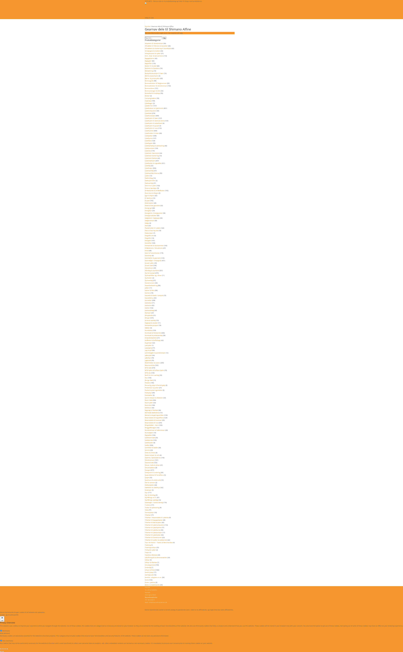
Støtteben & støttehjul (152, 488)
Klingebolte (149, 315)
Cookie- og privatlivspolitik (154, 605)
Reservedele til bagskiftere (154, 418)
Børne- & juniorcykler (152, 78)
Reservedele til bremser (153, 420)
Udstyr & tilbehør (151, 562)
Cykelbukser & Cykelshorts (154, 108)
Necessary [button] (3, 628)
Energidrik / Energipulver (153, 213)
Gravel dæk (149, 265)
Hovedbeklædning (151, 285)
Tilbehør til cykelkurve (152, 530)
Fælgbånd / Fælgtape (152, 218)
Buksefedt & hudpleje (152, 93)
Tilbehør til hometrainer (153, 537)
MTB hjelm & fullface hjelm (154, 370)
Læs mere (50, 612)
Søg (164, 38)
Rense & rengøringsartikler (154, 415)
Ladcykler (148, 345)
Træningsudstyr (150, 547)
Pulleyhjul (148, 393)
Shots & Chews (150, 453)
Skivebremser (149, 460)
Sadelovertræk (150, 438)
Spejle (147, 478)
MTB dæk (148, 368)
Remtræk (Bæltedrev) (152, 413)
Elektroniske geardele (152, 206)
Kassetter (148, 300)
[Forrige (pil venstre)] (1, 651)
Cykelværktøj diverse (152, 173)
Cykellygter (148, 143)
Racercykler (149, 403)
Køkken (147, 328)
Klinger (147, 318)
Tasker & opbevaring (152, 508)
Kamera (147, 293)
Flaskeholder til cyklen (152, 228)
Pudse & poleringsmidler (153, 390)
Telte (146, 510)
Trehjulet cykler (150, 550)
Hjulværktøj (149, 280)
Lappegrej (148, 348)
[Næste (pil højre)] (3, 651)
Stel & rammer (150, 483)
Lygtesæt (148, 360)
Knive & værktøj (150, 320)
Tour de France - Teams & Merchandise (159, 542)
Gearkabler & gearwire (153, 258)
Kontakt (147, 592)
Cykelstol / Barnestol (152, 153)
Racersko (148, 405)
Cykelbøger (149, 103)
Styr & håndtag (150, 495)
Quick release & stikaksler (154, 398)
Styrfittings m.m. (150, 497)
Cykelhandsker (150, 116)
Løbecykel (148, 355)
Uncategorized (150, 565)
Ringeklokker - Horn (152, 425)
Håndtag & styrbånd (152, 270)
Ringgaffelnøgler (150, 428)
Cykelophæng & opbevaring (154, 146)
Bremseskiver (149, 88)
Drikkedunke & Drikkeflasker (155, 191)
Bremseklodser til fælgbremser (156, 83)
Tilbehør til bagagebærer (153, 520)
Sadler (147, 445)
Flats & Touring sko (151, 231)
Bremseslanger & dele (152, 91)
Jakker (147, 288)
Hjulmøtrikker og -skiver (153, 275)
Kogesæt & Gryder (151, 323)
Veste (147, 580)
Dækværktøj (149, 183)
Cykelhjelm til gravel (152, 126)
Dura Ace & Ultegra (151, 193)
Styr (146, 493)
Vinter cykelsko (150, 582)
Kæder (147, 308)
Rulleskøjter (149, 433)
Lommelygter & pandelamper (155, 353)
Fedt (146, 226)
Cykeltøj (147, 166)
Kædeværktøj (149, 310)
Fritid (147, 251)
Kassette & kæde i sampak (154, 295)
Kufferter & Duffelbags (153, 340)
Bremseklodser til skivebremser (156, 86)
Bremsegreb (149, 81)
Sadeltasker (149, 443)
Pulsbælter (148, 395)
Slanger (147, 470)
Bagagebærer (149, 58)
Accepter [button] (76, 612)
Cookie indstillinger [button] (63, 612)
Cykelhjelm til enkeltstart (153, 123)
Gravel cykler (149, 263)
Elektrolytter (149, 203)
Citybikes (148, 101)
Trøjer (147, 552)
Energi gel (148, 208)
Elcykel (147, 201)
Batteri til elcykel (150, 66)
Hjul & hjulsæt (150, 273)
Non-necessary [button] (5, 638)
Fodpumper (149, 233)
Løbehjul (148, 358)
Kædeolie (148, 305)
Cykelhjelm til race (151, 128)
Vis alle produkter (157, 12)
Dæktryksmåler (150, 181)
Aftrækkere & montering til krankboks (158, 48)
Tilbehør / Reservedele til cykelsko (157, 518)
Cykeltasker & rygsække (153, 163)
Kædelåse (148, 303)
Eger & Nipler (149, 196)
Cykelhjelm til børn (151, 118)
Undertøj (148, 567)
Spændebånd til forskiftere (154, 475)
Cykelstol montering (152, 156)
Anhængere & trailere (152, 51)
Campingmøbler (150, 98)
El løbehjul (148, 198)
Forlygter (148, 240)
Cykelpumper (149, 148)
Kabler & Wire (150, 290)
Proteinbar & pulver (152, 388)
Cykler (147, 176)
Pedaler (147, 383)
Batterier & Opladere (152, 68)
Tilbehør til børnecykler (153, 522)
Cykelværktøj (149, 171)
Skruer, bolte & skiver (152, 465)
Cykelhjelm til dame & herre (154, 121)
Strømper (148, 490)
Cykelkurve (148, 138)
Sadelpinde (149, 440)
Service (147, 450)
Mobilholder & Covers (152, 363)
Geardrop (148, 255)
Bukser (147, 96)
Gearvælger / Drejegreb (153, 261)
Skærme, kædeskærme (153, 458)
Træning (148, 545)
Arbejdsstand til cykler (153, 53)
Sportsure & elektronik (153, 480)
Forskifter (148, 243)
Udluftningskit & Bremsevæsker (156, 557)
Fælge (147, 223)
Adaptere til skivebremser (154, 43)
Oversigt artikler (150, 595)
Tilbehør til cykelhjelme (153, 527)
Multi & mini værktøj (152, 375)
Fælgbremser (149, 221)
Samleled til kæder (151, 448)
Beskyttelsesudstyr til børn (154, 73)
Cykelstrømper (150, 161)
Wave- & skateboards (152, 585)
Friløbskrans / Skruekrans (154, 248)
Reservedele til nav (151, 423)
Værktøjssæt (149, 575)
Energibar (148, 211)
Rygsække (148, 435)
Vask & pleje (149, 572)
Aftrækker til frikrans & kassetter (156, 46)
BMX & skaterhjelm (151, 76)
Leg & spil (148, 350)
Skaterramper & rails (152, 455)
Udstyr (147, 560)
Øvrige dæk (149, 380)
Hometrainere (150, 283)
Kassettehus (149, 298)
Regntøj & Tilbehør (151, 410)
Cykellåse (148, 141)
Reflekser (148, 408)
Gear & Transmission (152, 253)
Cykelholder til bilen (152, 133)
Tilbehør (148, 515)
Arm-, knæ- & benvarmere (154, 56)
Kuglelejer (148, 343)
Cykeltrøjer (148, 168)
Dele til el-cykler (150, 186)
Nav (146, 378)
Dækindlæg (149, 178)
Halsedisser (149, 268)
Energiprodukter (150, 216)
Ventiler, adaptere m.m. (153, 577)
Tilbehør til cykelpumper (153, 533)
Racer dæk (148, 400)
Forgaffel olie (149, 236)
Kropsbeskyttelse (151, 338)
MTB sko (148, 373)
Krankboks (148, 330)
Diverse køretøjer (151, 188)
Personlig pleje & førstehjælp (155, 385)
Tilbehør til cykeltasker (153, 535)
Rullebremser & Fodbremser (155, 430)
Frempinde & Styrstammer (154, 246)
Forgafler (148, 238)
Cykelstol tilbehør (151, 158)
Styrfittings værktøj (151, 500)
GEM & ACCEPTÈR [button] (6, 646)
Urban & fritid (150, 570)
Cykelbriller (149, 106)
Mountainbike (150, 365)
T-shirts (147, 505)
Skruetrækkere (150, 468)
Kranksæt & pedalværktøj (153, 335)
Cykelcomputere (150, 111)
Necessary (6, 631)
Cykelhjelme (149, 131)
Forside (147, 26)
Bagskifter (148, 63)
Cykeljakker (149, 136)
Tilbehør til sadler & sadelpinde (156, 540)
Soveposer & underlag (152, 473)
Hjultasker (148, 278)
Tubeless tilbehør (151, 555)
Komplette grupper (151, 325)
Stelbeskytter (149, 485)
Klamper (148, 313)
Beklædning (149, 71)
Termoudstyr (149, 512)
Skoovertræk (149, 463)
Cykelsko (148, 151)
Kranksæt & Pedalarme (153, 333)
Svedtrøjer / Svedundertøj (154, 503)
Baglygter (148, 61)
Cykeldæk (148, 113)
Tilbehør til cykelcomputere (154, 525)
